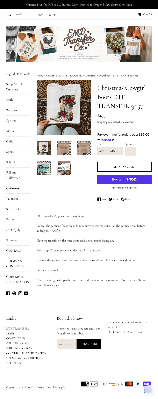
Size (99, 144)
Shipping (102, 122)
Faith (9, 100)
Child (9, 141)
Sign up (51, 14)
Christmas (12, 188)
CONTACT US (15, 338)
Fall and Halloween (13, 175)
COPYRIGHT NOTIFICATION (17, 279)
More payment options (124, 187)
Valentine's (13, 199)
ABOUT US (13, 363)
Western (11, 110)
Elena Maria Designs (34, 387)
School (10, 162)
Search (10, 333)
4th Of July (13, 230)
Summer (11, 240)
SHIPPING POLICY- (19, 348)
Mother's (11, 131)
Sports (10, 152)
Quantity (129, 144)
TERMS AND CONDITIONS (16, 263)
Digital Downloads (18, 74)
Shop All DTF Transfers (15, 86)
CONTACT (14, 251)
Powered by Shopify (55, 387)
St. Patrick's (13, 209)
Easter (10, 219)
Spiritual (11, 120)
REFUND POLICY (17, 343)
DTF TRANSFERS (18, 328)
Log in (40, 14)
